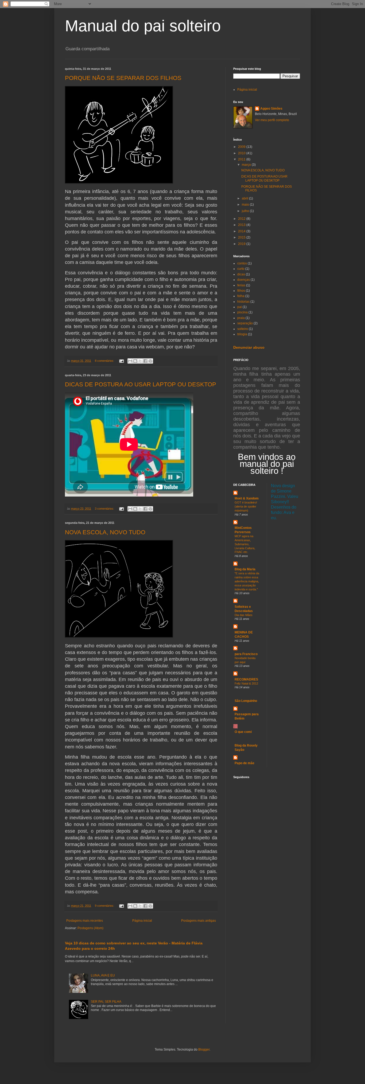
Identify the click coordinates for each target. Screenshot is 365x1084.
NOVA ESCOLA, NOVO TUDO (105, 532)
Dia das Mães (244, 615)
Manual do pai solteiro (143, 26)
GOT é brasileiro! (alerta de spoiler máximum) (246, 506)
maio (246, 204)
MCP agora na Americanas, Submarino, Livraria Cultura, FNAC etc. (245, 544)
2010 (242, 153)
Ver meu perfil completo (272, 120)
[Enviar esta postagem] (121, 360)
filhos (241, 291)
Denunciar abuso (249, 347)
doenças (243, 280)
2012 (242, 219)
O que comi (243, 732)
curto (240, 269)
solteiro (242, 329)
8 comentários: (105, 360)
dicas (241, 274)
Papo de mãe (244, 763)
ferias (241, 285)
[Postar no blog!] (135, 361)
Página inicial (142, 920)
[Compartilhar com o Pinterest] (150, 361)
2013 (242, 225)
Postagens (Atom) (90, 928)
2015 (242, 237)
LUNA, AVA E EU (103, 975)
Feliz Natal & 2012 (246, 683)
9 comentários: (105, 905)
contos (242, 263)
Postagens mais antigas (198, 920)
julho (246, 211)
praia (241, 318)
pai (239, 307)
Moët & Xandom (247, 498)
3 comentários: (105, 508)
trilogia (242, 334)
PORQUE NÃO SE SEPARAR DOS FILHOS (123, 78)
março (247, 165)
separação (245, 323)
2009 (242, 147)
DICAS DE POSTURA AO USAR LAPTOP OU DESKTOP (140, 384)
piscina (242, 312)
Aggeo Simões (271, 108)
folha (240, 296)
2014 (242, 231)
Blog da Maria (245, 569)
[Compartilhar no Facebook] (145, 361)
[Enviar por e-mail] (130, 361)
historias (243, 301)
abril (245, 198)
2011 (242, 159)
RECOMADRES (246, 679)
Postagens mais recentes (84, 920)
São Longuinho (246, 701)
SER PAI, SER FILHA (106, 1002)
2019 (242, 244)
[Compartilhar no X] (140, 361)
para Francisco (246, 654)
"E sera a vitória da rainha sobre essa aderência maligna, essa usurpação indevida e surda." (247, 581)
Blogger (203, 1049)
